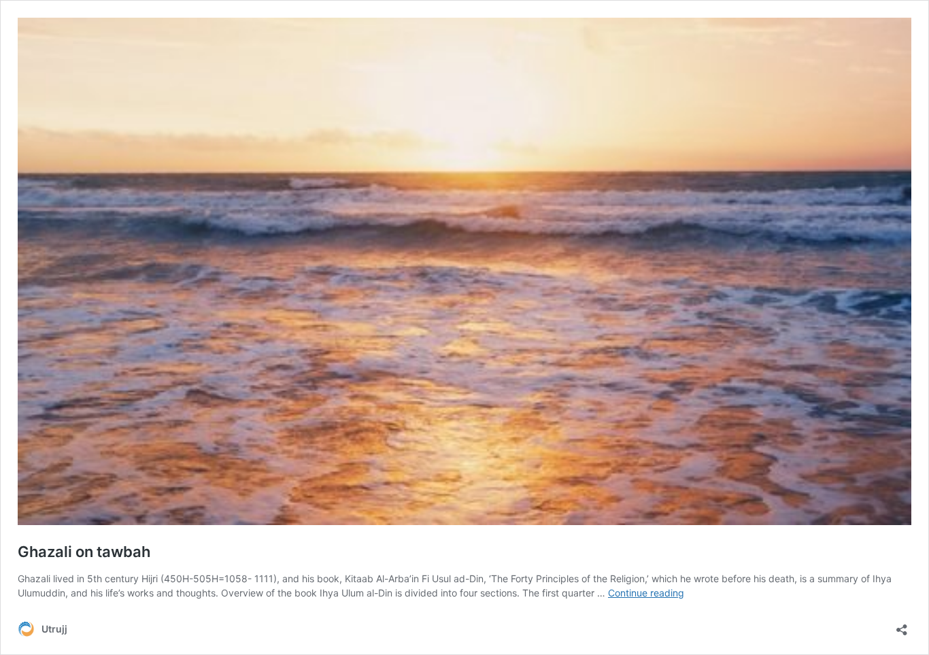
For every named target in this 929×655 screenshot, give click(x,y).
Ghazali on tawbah (84, 551)
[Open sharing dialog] (901, 625)
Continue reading (646, 593)
